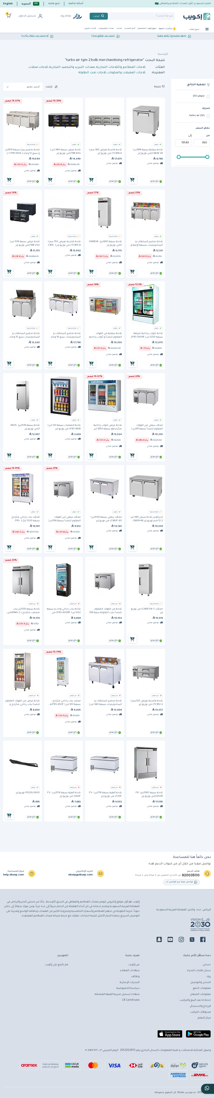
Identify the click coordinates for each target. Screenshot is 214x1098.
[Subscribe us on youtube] (172, 940)
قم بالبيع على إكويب (56, 964)
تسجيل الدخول (27, 16)
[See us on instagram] (183, 940)
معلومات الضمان (200, 994)
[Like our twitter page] (194, 940)
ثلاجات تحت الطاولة (92, 73)
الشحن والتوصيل (200, 982)
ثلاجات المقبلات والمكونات (126, 73)
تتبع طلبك (54, 3)
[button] (30, 4)
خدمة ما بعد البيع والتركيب (195, 1000)
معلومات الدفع (202, 988)
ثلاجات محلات (38, 67)
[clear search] (109, 16)
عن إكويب (134, 964)
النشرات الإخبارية (130, 982)
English (8, 3)
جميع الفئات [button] (194, 29)
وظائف (135, 976)
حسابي (207, 964)
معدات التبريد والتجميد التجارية (72, 67)
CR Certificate (131, 1000)
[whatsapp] (207, 1089)
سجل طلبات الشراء (199, 970)
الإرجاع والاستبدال (200, 1006)
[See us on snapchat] (161, 940)
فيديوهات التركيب (200, 1012)
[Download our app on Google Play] (198, 1036)
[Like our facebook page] (205, 940)
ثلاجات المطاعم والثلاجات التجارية (120, 67)
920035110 (191, 875)
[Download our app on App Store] (169, 1036)
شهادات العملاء (130, 970)
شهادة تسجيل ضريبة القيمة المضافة (117, 994)
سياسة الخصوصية (128, 988)
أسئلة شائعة (76, 3)
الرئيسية (163, 54)
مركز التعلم (204, 1018)
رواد (208, 976)
